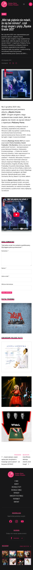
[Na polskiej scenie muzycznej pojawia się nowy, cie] (27, 554)
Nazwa (3, 268)
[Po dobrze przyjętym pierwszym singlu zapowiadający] (5, 554)
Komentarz (5, 251)
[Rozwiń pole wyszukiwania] (30, 4)
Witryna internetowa (7, 284)
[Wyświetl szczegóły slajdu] (16, 391)
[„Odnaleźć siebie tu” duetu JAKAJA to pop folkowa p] (20, 554)
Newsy (4, 14)
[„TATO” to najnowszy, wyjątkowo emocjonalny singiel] (12, 561)
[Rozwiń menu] (24, 4)
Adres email (5, 276)
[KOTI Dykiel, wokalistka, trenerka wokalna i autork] (27, 561)
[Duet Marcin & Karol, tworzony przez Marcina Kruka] (5, 561)
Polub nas (16, 538)
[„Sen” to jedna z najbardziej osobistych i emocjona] (12, 554)
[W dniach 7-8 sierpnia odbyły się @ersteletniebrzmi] (20, 561)
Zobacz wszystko (24, 546)
